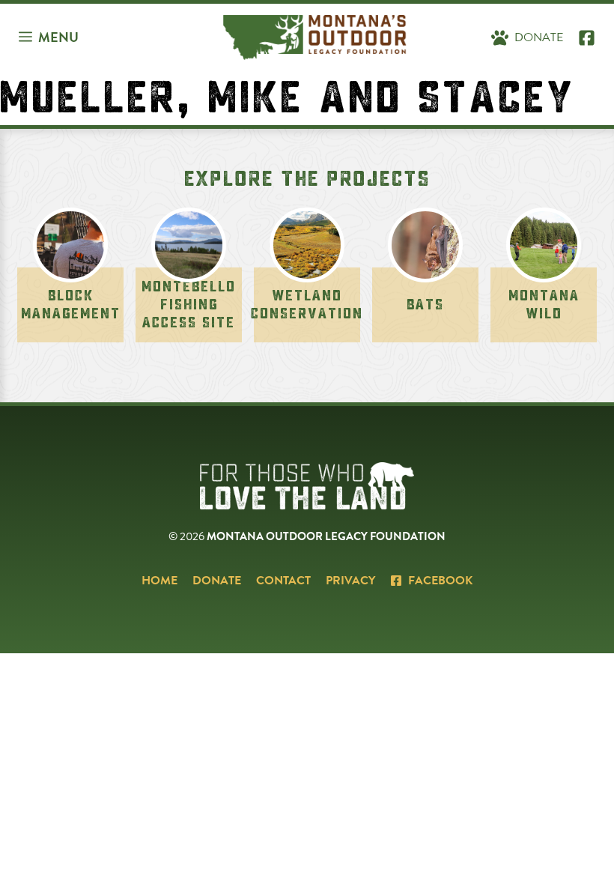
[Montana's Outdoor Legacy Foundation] (314, 37)
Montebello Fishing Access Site (189, 304)
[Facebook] (587, 37)
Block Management (71, 304)
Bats (425, 304)
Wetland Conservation (307, 304)
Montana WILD (544, 304)
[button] (48, 37)
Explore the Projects (307, 179)
